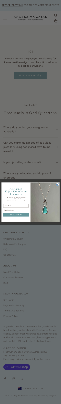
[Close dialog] (57, 184)
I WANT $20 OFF (16, 214)
